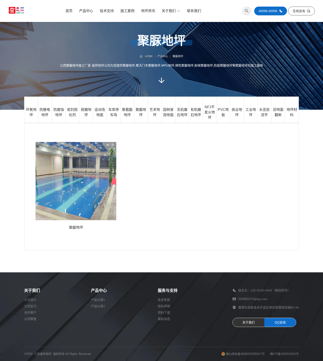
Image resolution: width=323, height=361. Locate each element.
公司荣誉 (30, 319)
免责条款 (164, 300)
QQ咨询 (280, 322)
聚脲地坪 (178, 56)
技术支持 (107, 11)
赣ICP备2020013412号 (284, 354)
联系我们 (194, 11)
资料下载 (164, 312)
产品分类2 (98, 306)
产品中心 (86, 11)
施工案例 (127, 11)
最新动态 (164, 319)
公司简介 (30, 300)
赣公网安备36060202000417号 (245, 354)
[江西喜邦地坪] (16, 11)
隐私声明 (164, 306)
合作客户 (30, 312)
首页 (69, 11)
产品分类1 (98, 300)
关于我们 (169, 11)
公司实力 (30, 306)
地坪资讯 (148, 11)
